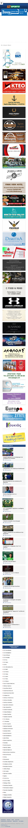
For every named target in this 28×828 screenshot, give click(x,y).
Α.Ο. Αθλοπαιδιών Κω (8, 667)
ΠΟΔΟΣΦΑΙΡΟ (3, 819)
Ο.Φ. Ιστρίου (6, 771)
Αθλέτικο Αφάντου (7, 685)
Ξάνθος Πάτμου (6, 768)
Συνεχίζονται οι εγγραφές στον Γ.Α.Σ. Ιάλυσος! (12, 547)
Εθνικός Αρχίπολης (7, 740)
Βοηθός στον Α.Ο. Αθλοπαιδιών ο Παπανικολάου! (11, 625)
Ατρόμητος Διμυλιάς (7, 716)
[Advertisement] (14, 29)
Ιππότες (5, 757)
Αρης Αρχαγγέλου (7, 707)
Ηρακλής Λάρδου (7, 747)
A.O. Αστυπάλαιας (7, 650)
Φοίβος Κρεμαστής (7, 797)
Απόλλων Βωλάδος (7, 700)
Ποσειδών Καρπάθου (7, 790)
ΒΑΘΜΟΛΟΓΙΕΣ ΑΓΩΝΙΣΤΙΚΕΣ (6, 821)
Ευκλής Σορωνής (7, 745)
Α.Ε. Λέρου (5, 662)
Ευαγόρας (5, 742)
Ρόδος (4, 792)
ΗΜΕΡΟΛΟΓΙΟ (15, 821)
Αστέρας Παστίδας (7, 714)
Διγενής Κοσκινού (7, 733)
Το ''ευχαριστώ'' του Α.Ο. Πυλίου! (11, 572)
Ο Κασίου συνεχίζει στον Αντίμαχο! (11, 521)
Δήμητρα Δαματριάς (7, 726)
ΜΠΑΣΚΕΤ (8, 819)
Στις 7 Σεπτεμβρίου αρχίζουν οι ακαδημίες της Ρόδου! (13, 509)
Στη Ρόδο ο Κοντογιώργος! (9, 561)
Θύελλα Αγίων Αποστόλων (9, 752)
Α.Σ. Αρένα (5, 676)
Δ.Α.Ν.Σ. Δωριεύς (7, 723)
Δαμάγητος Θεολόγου (8, 728)
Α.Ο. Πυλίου (6, 671)
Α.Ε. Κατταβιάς (6, 657)
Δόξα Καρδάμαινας (7, 735)
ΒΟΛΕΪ (13, 819)
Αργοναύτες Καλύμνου (8, 704)
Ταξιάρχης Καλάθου (7, 794)
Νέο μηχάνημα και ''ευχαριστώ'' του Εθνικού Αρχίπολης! (13, 612)
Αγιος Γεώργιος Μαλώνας (8, 683)
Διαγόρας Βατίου (7, 730)
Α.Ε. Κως (5, 659)
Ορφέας (5, 775)
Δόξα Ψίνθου (6, 738)
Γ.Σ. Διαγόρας (6, 721)
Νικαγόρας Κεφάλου (7, 766)
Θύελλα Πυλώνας (7, 754)
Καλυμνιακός (6, 759)
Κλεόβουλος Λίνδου (7, 764)
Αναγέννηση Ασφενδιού (8, 693)
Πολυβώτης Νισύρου (7, 785)
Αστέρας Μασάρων (7, 712)
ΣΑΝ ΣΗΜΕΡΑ (21, 821)
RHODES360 (7, 826)
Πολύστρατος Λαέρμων (8, 787)
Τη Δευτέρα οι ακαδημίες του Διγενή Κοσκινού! (12, 600)
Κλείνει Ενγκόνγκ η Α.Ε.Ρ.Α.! (10, 494)
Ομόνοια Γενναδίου (7, 773)
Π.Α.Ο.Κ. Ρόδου (6, 780)
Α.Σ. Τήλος (5, 678)
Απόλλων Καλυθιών (7, 702)
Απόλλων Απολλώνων (8, 697)
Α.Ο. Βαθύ (5, 669)
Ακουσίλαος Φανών (7, 688)
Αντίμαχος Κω (6, 695)
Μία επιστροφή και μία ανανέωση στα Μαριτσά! (12, 482)
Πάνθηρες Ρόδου (7, 783)
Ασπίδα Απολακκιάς (7, 709)
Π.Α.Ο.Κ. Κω (6, 778)
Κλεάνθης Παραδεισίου (8, 761)
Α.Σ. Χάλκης (6, 681)
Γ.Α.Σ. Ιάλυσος (6, 719)
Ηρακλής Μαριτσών (7, 749)
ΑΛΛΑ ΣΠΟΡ (17, 819)
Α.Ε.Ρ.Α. (5, 664)
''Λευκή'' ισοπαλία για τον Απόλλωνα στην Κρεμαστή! (13, 533)
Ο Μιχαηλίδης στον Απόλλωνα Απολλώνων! (13, 468)
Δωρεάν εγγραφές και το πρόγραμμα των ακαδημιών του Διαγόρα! (13, 458)
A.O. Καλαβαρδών (7, 652)
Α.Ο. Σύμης (5, 674)
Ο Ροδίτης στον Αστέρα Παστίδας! (11, 586)
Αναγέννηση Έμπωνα (8, 690)
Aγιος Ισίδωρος (6, 655)
